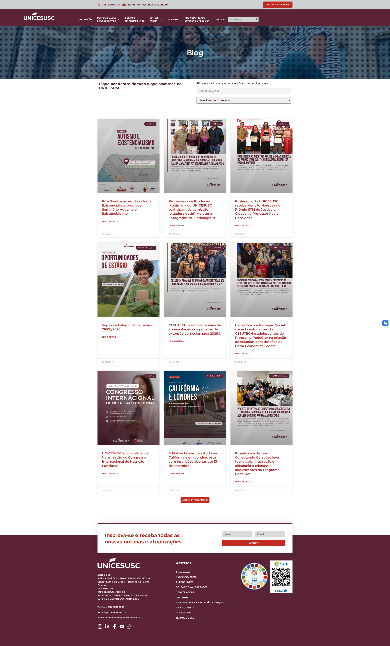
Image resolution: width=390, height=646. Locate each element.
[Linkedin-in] (107, 626)
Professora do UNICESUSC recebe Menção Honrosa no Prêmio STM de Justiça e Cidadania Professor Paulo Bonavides (257, 209)
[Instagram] (100, 626)
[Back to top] (382, 625)
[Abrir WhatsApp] (382, 638)
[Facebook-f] (114, 626)
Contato (220, 19)
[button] (195, 500)
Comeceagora (154, 19)
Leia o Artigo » (110, 221)
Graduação (85, 19)
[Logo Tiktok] (129, 626)
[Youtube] (121, 626)
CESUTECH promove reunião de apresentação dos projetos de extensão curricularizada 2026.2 (195, 329)
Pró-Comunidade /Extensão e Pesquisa (197, 19)
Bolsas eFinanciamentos (134, 19)
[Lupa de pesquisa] (256, 19)
